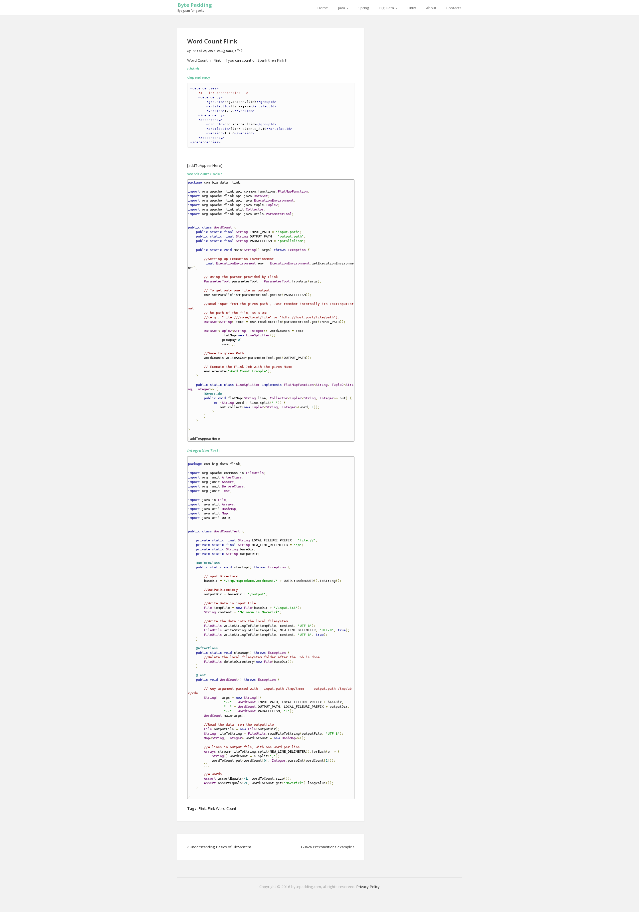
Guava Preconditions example (326, 846)
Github (193, 68)
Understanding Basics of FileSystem (220, 846)
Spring (363, 7)
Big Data (387, 7)
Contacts (454, 7)
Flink (238, 50)
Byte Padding (194, 4)
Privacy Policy (368, 886)
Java (342, 7)
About (431, 7)
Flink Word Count (222, 808)
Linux (411, 7)
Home (322, 7)
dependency (198, 77)
